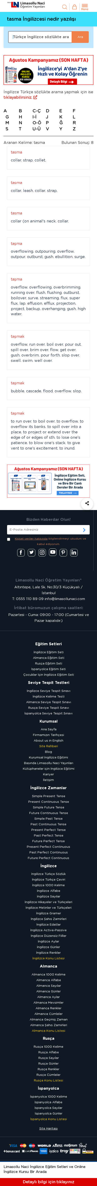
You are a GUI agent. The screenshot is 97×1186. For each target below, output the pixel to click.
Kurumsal (49, 721)
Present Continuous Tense (48, 801)
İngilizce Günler (48, 947)
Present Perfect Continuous (48, 846)
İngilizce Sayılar (48, 896)
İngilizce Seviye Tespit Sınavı (48, 691)
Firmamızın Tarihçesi (48, 735)
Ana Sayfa (49, 729)
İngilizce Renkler (48, 952)
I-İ (34, 117)
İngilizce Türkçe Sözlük (48, 874)
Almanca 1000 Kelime (48, 974)
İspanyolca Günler (48, 1113)
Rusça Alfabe (48, 1052)
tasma (16, 152)
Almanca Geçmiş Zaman (49, 1019)
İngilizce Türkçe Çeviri (48, 879)
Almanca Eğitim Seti (48, 658)
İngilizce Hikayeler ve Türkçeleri (48, 902)
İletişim (48, 780)
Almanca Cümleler (48, 1014)
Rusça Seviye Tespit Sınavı (48, 707)
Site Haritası (48, 1128)
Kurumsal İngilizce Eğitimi (48, 757)
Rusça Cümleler (48, 1075)
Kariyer (48, 774)
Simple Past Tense (48, 818)
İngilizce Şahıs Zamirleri (48, 919)
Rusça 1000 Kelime (48, 1046)
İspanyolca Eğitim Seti (48, 669)
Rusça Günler (48, 1063)
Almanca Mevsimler (48, 1002)
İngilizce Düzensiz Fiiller (48, 936)
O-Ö (36, 123)
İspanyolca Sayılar (48, 1108)
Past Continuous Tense (48, 824)
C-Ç (36, 111)
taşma (16, 244)
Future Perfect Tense (48, 841)
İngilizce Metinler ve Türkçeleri (49, 907)
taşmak (17, 336)
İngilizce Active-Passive (48, 930)
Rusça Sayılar (48, 1058)
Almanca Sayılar (48, 985)
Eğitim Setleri (48, 644)
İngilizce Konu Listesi (48, 958)
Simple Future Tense (48, 807)
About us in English (48, 740)
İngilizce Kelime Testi (49, 696)
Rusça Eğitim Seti (48, 663)
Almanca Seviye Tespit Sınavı (48, 702)
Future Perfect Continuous (48, 858)
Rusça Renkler (48, 1069)
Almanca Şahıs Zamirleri (48, 1025)
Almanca (48, 966)
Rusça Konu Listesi (48, 1080)
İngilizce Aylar (48, 941)
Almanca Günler (48, 991)
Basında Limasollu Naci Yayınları (48, 763)
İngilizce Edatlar (48, 924)
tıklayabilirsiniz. (18, 97)
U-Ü (36, 129)
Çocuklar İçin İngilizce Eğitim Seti (48, 674)
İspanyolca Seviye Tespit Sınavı (48, 713)
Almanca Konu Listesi (48, 1030)
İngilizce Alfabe (48, 891)
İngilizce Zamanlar (48, 788)
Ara (80, 37)
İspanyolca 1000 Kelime (48, 1096)
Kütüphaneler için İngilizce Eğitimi (48, 768)
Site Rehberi (48, 746)
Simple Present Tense (48, 796)
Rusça (48, 1038)
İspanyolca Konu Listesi (48, 1119)
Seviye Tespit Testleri (48, 683)
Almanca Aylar (48, 997)
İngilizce (48, 866)
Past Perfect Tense (48, 835)
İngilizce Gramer (48, 913)
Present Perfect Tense (48, 830)
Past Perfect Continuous (48, 852)
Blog (48, 752)
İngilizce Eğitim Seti (49, 652)
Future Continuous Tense (48, 813)
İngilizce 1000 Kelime (48, 885)
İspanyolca (48, 1088)
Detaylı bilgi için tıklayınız (48, 1182)
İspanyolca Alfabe (48, 1102)
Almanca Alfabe (48, 980)
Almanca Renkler (48, 1008)
